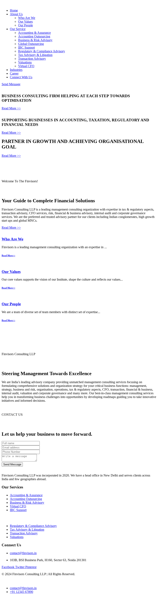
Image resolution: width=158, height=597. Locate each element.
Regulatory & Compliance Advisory (41, 51)
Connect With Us (21, 77)
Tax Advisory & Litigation (35, 55)
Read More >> (11, 108)
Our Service (18, 29)
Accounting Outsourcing (34, 36)
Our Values (25, 21)
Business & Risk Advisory (35, 40)
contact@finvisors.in (23, 553)
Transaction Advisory (32, 58)
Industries (16, 69)
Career (14, 73)
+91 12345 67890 (21, 591)
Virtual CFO (26, 66)
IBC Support (26, 47)
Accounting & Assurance (34, 32)
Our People (25, 25)
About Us (16, 14)
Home (14, 10)
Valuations (25, 62)
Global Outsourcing (31, 44)
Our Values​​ (11, 271)
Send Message (11, 84)
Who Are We (26, 18)
